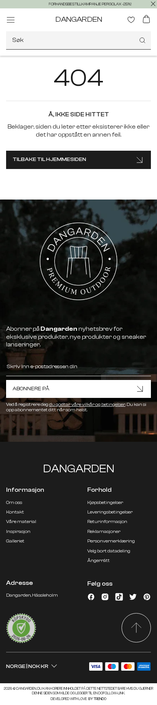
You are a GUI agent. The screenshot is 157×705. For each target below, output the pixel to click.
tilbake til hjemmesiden (49, 159)
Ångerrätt (98, 560)
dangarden (78, 19)
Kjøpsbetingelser (105, 502)
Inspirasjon (18, 531)
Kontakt (15, 512)
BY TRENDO (97, 699)
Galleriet (15, 541)
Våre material (21, 521)
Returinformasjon (107, 521)
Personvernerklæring (111, 541)
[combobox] (78, 40)
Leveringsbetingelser (110, 512)
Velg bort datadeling (108, 551)
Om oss (14, 502)
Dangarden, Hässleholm (32, 595)
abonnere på (31, 389)
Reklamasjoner (103, 531)
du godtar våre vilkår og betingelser (87, 404)
